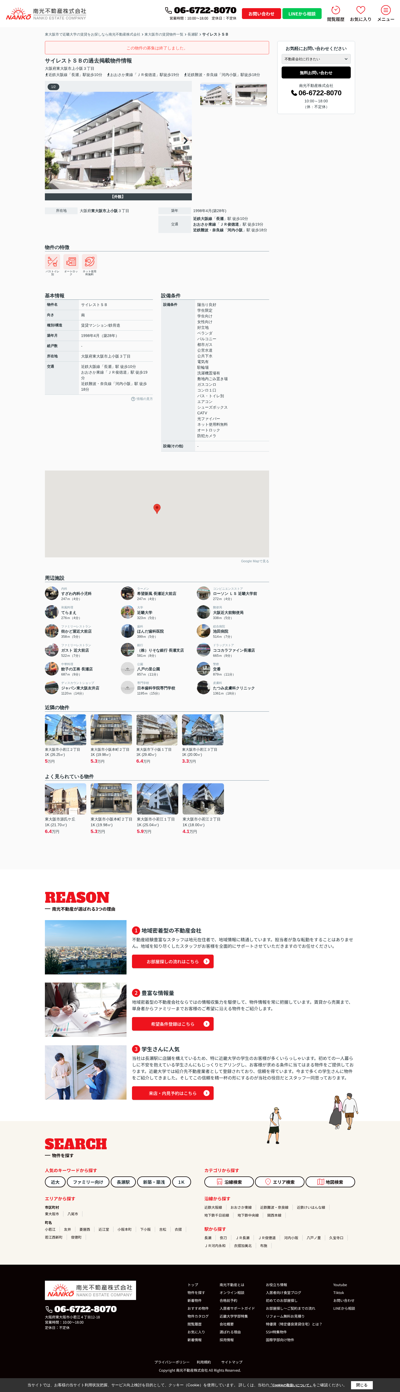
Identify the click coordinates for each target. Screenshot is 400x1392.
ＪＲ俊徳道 (229, 224)
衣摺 (178, 1229)
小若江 (50, 1229)
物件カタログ (198, 1316)
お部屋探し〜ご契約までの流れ (290, 1308)
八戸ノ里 (314, 1237)
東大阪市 (64, 68)
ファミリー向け (88, 1182)
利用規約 (204, 1362)
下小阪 (145, 1229)
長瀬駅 (123, 1182)
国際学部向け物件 (280, 1339)
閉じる (362, 1385)
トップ (192, 1284)
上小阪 (77, 68)
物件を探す (196, 1292)
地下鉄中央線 (248, 1215)
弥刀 (223, 1237)
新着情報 (194, 1339)
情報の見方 (145, 399)
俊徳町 (76, 1237)
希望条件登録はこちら (173, 1024)
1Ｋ (181, 1182)
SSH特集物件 (276, 1331)
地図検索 (334, 1182)
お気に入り (361, 19)
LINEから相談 (302, 13)
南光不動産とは (232, 1284)
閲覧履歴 (335, 19)
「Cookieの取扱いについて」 (291, 1385)
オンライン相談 (232, 1292)
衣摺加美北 (243, 1245)
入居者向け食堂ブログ (283, 1292)
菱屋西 (84, 1229)
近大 (55, 1182)
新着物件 (194, 1300)
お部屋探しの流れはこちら (173, 961)
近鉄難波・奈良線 (208, 230)
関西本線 (274, 1215)
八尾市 (72, 1213)
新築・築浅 (154, 1182)
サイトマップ (231, 1362)
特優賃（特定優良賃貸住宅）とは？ (294, 1324)
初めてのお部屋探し (282, 1300)
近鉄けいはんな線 (311, 1207)
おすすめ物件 (198, 1308)
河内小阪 (235, 230)
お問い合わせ (261, 13)
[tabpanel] (234, 95)
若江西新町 (54, 1237)
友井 (67, 1229)
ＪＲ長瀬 (242, 1237)
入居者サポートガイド (237, 1308)
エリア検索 (284, 1182)
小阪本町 (125, 1229)
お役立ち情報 (276, 1284)
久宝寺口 (336, 1237)
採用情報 (227, 1339)
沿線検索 (233, 1182)
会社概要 (227, 1324)
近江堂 (104, 1229)
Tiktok (338, 1292)
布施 (263, 1245)
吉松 (162, 1229)
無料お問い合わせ (316, 72)
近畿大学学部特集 (234, 1316)
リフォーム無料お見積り (285, 1316)
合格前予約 (228, 1300)
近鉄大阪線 (202, 218)
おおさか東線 (204, 224)
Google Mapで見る (255, 561)
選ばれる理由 (230, 1331)
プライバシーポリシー (172, 1362)
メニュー (386, 19)
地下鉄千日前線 (216, 1215)
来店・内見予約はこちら (173, 1093)
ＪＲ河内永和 (215, 1245)
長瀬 (220, 218)
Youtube (340, 1284)
